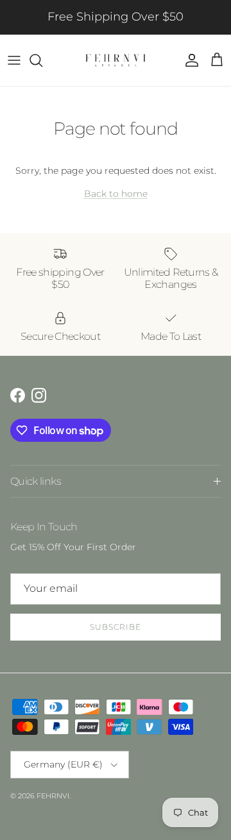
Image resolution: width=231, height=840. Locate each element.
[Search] (42, 60)
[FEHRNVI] (115, 60)
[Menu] (14, 60)
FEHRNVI (53, 795)
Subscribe (115, 627)
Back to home (116, 193)
